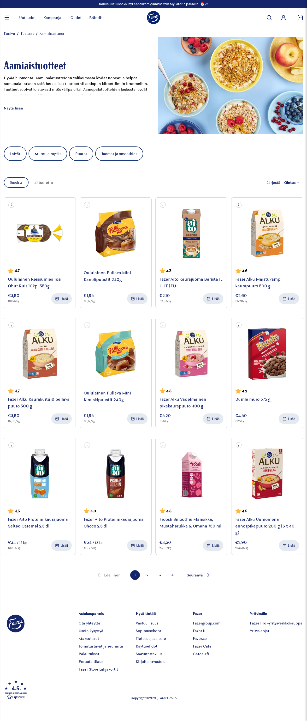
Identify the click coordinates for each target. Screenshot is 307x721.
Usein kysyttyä (91, 630)
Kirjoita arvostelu (150, 661)
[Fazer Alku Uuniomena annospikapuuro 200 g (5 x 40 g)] (267, 474)
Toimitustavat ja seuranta (101, 646)
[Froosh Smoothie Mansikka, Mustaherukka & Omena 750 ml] (191, 474)
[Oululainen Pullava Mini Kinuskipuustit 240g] (116, 354)
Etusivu (9, 33)
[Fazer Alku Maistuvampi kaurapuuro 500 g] (267, 233)
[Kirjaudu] (283, 17)
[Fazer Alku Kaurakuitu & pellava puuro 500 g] (40, 354)
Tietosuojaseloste (151, 638)
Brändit (96, 17)
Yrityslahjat (259, 630)
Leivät (15, 153)
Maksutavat (89, 638)
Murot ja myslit (48, 153)
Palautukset (89, 653)
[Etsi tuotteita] (269, 17)
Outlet (76, 17)
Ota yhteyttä (89, 623)
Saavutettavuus (149, 653)
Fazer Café (202, 646)
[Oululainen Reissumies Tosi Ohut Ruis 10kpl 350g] (40, 233)
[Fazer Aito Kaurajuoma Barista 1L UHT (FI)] (191, 233)
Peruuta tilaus (91, 661)
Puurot (81, 153)
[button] (11, 204)
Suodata (16, 182)
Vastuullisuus (147, 623)
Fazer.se (200, 638)
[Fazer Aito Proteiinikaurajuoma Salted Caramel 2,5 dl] (40, 474)
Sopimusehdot (148, 630)
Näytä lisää (13, 108)
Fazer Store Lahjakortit (98, 669)
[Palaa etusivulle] (153, 17)
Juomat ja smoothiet (119, 153)
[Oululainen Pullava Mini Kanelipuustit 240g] (116, 233)
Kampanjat (53, 17)
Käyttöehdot (146, 646)
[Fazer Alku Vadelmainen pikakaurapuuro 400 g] (191, 354)
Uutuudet (27, 17)
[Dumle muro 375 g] (267, 354)
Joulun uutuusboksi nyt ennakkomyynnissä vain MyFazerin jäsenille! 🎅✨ (153, 4)
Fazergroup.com (206, 623)
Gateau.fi (201, 653)
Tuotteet (27, 33)
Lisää (64, 299)
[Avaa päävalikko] (7, 17)
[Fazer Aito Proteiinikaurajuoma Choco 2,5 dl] (116, 474)
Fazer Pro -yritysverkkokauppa (276, 623)
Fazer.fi (199, 630)
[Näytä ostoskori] (298, 17)
